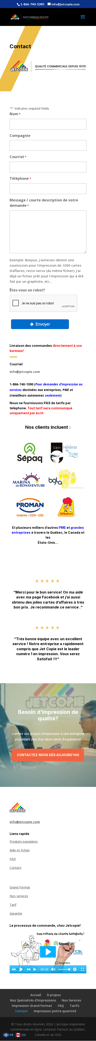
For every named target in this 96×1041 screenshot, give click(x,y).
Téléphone (20, 178)
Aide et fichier (20, 850)
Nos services (19, 896)
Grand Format (20, 887)
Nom (15, 113)
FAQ (13, 859)
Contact (15, 867)
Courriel (18, 156)
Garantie (16, 913)
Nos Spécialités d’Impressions (33, 1000)
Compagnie (20, 135)
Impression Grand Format (32, 1005)
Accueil (35, 995)
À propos (54, 995)
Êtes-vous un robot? (27, 290)
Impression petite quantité (55, 1011)
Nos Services (71, 1000)
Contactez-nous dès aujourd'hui (48, 755)
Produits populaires (24, 841)
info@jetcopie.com (25, 372)
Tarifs (74, 1005)
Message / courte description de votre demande (44, 203)
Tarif (13, 905)
